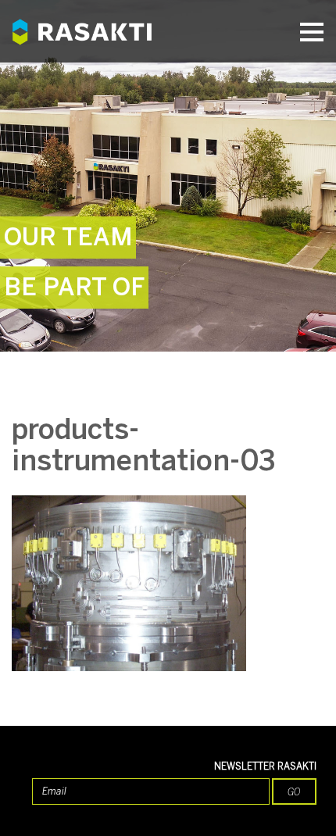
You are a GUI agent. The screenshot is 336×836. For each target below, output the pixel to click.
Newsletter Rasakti (265, 766)
